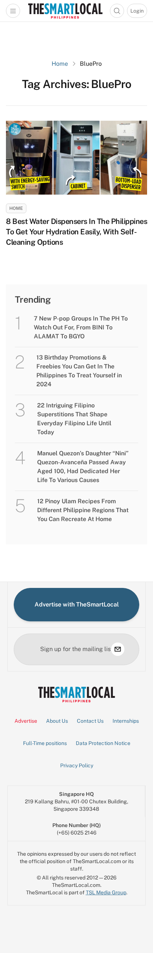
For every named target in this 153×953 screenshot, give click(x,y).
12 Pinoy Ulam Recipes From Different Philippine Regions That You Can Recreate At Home (82, 510)
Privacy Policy (76, 765)
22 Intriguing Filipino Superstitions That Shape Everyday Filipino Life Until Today (74, 419)
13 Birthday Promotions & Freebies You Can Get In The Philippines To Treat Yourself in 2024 (79, 371)
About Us (57, 721)
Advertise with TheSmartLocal (77, 604)
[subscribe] (117, 649)
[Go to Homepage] (65, 11)
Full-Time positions (45, 743)
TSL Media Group (106, 892)
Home (60, 63)
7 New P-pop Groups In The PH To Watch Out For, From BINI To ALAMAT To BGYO (81, 327)
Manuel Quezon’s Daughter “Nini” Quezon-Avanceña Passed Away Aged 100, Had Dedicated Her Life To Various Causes (82, 467)
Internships (126, 721)
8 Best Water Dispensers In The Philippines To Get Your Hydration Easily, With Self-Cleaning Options (76, 232)
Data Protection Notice (103, 743)
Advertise (25, 721)
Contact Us (90, 721)
